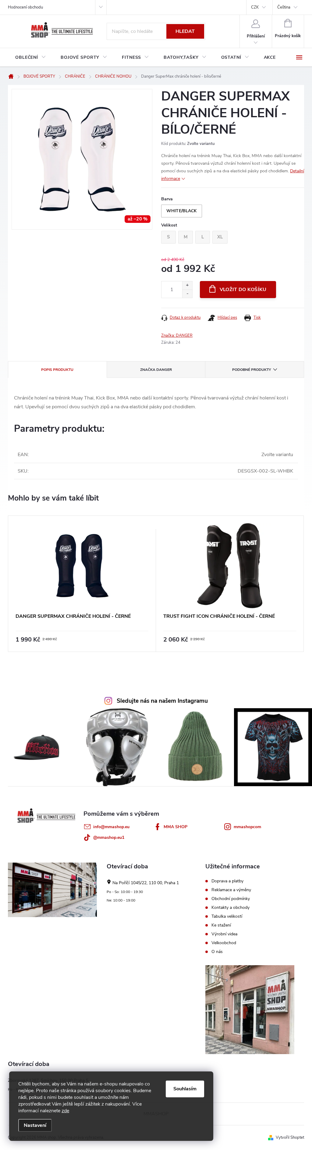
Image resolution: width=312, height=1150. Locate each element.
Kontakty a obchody (230, 907)
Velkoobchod (223, 943)
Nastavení (35, 1125)
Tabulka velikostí (226, 916)
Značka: (177, 335)
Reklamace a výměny (231, 890)
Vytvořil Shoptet (290, 1137)
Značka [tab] (156, 369)
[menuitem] (30, 57)
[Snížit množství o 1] (187, 294)
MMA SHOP (175, 827)
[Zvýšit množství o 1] (187, 285)
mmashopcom (247, 827)
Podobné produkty (251, 369)
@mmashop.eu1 (108, 837)
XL (220, 237)
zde (65, 1110)
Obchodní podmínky (230, 898)
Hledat (185, 31)
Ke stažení (221, 925)
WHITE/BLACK (181, 211)
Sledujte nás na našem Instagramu (162, 701)
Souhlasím (185, 1088)
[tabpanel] (82, 584)
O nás (217, 951)
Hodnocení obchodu (25, 7)
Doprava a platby (227, 881)
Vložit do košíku (243, 289)
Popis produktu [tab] (57, 369)
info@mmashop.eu (111, 827)
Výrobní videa (224, 934)
